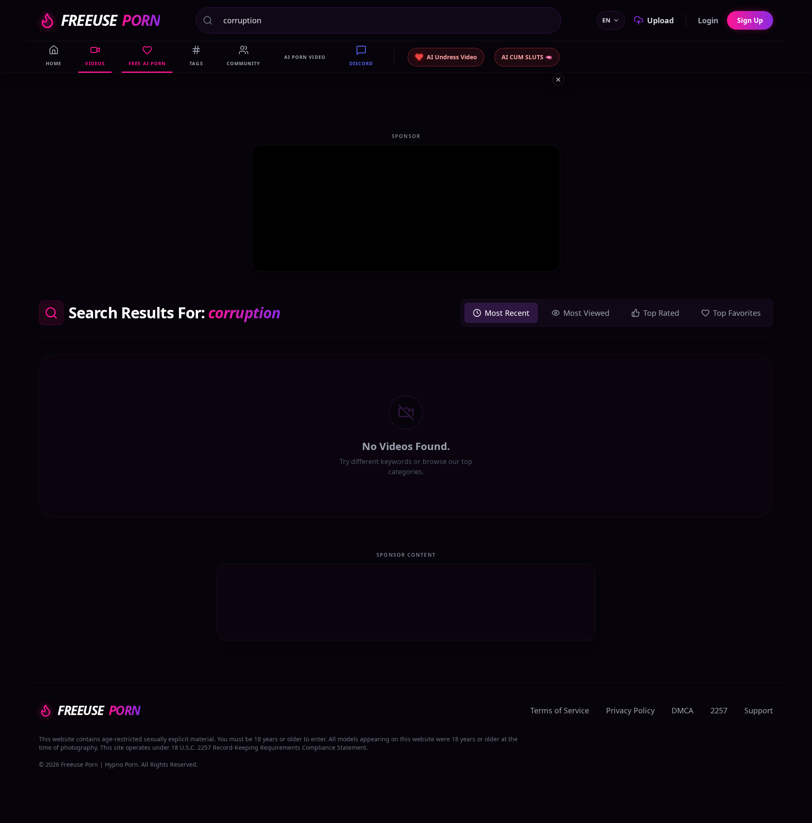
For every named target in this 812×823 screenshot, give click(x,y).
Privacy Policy (630, 710)
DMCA (683, 710)
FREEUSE (110, 20)
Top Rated (661, 313)
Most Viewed (586, 313)
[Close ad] (558, 80)
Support (758, 710)
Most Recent (507, 313)
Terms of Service (559, 710)
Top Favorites (737, 313)
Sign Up (750, 20)
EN (606, 20)
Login (708, 20)
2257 (718, 710)
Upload (660, 20)
